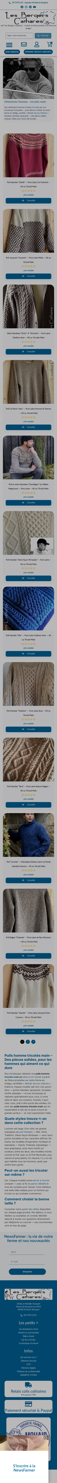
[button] (45, 1437)
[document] (28, 741)
